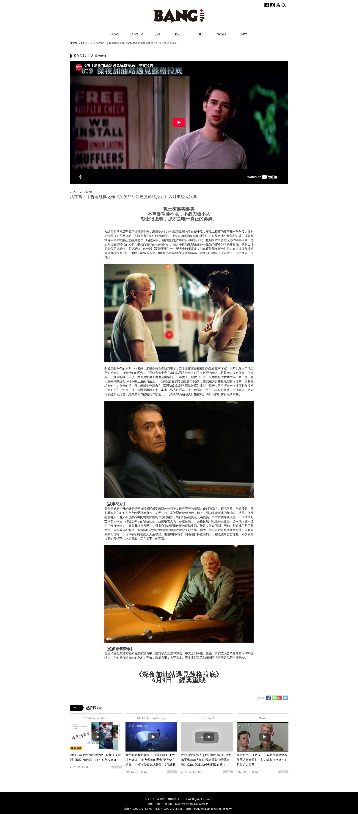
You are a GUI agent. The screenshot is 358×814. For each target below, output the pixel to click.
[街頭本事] (179, 16)
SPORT (222, 34)
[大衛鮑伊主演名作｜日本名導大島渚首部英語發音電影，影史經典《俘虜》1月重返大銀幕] (207, 737)
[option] (96, 743)
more (116, 772)
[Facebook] (266, 4)
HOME (74, 43)
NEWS (115, 34)
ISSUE (179, 34)
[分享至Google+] (279, 698)
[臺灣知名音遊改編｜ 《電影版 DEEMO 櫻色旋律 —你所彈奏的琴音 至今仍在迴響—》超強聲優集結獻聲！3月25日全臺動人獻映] (96, 737)
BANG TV (136, 34)
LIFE (200, 34)
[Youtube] (278, 4)
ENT (158, 34)
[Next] (295, 747)
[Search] (283, 4)
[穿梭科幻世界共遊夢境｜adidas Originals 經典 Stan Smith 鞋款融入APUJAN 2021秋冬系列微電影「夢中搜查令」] (262, 737)
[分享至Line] (274, 698)
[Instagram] (272, 4)
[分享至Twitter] (285, 698)
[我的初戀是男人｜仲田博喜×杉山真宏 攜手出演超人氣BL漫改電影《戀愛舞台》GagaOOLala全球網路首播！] (151, 737)
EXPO (243, 34)
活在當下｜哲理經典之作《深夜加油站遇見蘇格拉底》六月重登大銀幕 (136, 43)
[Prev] (62, 747)
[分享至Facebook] (268, 698)
